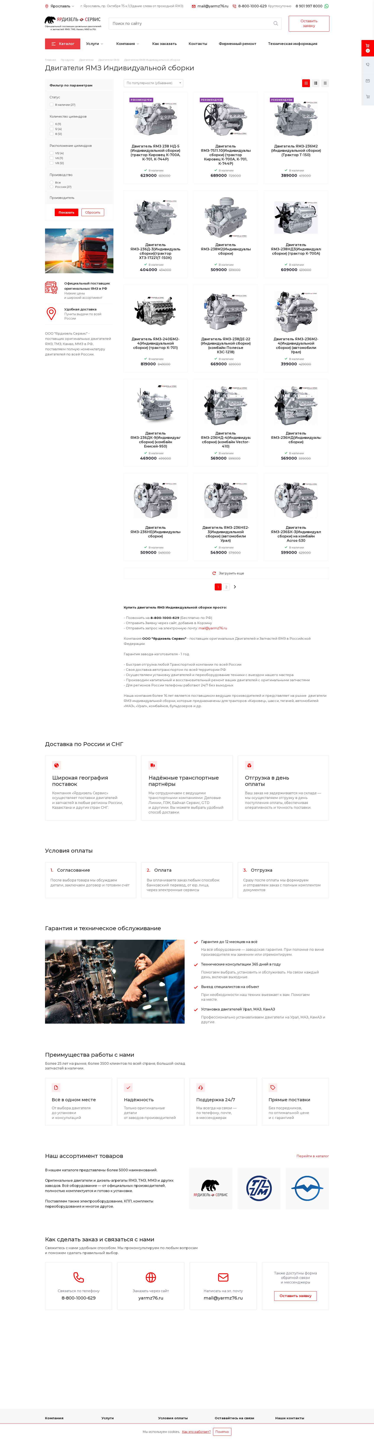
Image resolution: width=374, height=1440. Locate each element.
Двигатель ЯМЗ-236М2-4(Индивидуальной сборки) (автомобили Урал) (296, 345)
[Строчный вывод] (315, 83)
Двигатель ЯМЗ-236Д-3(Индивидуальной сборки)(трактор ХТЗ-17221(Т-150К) (159, 251)
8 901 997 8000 (309, 6)
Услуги (92, 44)
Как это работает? (196, 1432)
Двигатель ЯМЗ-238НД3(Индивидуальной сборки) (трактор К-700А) (300, 249)
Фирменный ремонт (237, 44)
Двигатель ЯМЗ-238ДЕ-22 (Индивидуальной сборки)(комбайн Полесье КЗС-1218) (226, 345)
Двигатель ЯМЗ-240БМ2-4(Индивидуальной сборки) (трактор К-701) (155, 343)
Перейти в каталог (313, 1156)
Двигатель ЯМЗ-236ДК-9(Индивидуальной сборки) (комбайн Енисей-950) (160, 439)
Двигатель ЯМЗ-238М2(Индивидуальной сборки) (229, 249)
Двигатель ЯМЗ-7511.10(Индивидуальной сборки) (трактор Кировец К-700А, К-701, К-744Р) (229, 155)
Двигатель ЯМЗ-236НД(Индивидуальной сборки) (299, 437)
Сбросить (92, 212)
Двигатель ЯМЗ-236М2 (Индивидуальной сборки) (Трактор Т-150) (296, 150)
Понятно (222, 1432)
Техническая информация (292, 44)
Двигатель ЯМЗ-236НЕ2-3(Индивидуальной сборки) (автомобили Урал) (225, 534)
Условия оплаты (173, 1418)
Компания (125, 44)
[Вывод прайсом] (325, 83)
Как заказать (164, 44)
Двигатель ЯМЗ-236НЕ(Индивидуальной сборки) (158, 532)
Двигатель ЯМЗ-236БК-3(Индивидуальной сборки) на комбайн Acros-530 (300, 534)
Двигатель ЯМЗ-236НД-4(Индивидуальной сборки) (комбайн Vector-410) (231, 439)
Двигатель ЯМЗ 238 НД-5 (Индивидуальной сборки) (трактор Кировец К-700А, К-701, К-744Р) (155, 152)
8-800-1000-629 (252, 6)
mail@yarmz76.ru (213, 6)
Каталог (66, 44)
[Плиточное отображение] (306, 83)
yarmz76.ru (151, 1298)
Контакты (198, 44)
